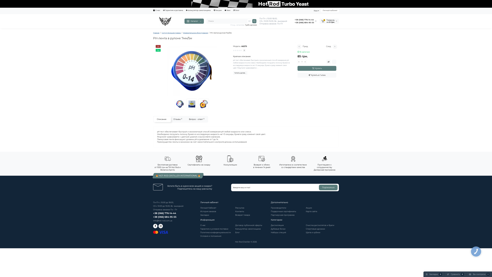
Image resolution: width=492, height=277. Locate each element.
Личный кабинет (330, 10)
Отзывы (177, 119)
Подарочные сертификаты (283, 211)
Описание (161, 119)
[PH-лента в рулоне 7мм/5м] (191, 70)
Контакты (239, 211)
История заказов (208, 211)
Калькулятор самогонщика (199, 10)
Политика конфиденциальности (215, 232)
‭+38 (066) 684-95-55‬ (304, 22)
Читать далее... (240, 73)
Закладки (204, 215)
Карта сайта (311, 211)
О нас (157, 10)
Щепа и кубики (313, 232)
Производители (278, 208)
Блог (237, 10)
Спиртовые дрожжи (315, 229)
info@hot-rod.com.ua (162, 221)
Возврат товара (242, 215)
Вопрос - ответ (196, 119)
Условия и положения (210, 236)
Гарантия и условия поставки (214, 229)
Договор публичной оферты (248, 225)
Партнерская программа (282, 215)
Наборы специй (278, 232)
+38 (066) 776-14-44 (304, 19)
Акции (219, 10)
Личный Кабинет (208, 208)
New (228, 10)
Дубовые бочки (278, 229)
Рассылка (239, 208)
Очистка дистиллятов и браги (320, 225)
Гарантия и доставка (174, 10)
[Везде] (249, 21)
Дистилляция (277, 225)
